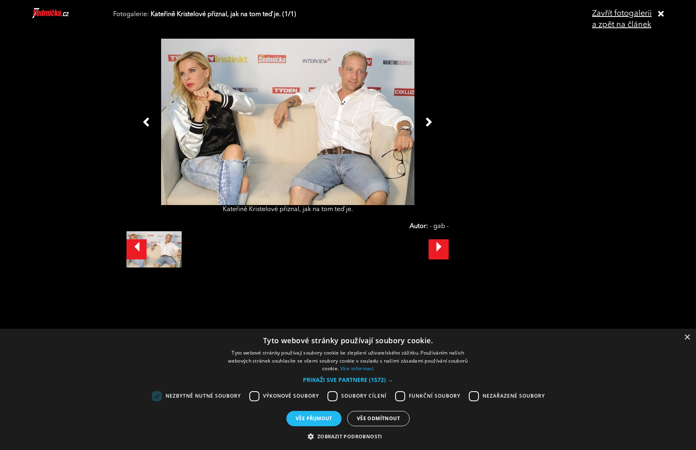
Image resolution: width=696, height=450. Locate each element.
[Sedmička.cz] (60, 17)
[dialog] (348, 389)
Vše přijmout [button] (314, 418)
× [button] (687, 337)
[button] (348, 380)
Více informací (357, 368)
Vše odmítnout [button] (378, 418)
